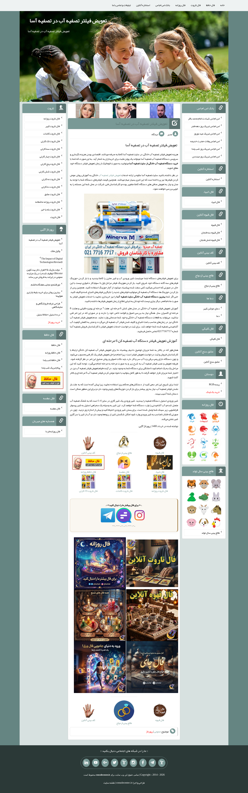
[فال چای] (152, 668)
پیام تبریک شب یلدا (50, 367)
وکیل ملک (55, 251)
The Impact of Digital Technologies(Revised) (51, 260)
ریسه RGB (214, 384)
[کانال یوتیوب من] (95, 763)
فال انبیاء (215, 202)
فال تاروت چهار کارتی (50, 156)
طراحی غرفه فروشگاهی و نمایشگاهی (49, 305)
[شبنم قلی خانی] (87, 111)
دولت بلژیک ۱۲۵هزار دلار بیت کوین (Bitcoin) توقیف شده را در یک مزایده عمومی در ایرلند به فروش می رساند (45, 273)
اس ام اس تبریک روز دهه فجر (205, 125)
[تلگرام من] (152, 763)
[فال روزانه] (100, 564)
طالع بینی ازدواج (212, 285)
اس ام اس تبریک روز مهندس (206, 156)
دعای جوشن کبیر (211, 308)
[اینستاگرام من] (133, 763)
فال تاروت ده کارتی (50, 186)
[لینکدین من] (86, 763)
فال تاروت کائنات (51, 133)
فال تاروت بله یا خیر (50, 209)
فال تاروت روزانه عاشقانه (47, 201)
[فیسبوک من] (143, 763)
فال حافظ (210, 5)
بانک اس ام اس (162, 5)
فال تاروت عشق (52, 194)
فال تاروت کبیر (52, 125)
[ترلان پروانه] (124, 111)
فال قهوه (215, 224)
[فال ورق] (100, 668)
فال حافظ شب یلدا (51, 360)
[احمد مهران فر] (161, 111)
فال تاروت (196, 5)
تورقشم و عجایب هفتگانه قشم (45, 284)
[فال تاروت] (152, 564)
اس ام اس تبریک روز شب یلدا (206, 148)
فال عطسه (55, 408)
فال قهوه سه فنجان (210, 232)
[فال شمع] (100, 616)
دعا (218, 315)
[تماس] (124, 763)
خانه (222, 5)
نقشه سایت (109, 782)
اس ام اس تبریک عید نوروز (207, 133)
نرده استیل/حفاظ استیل (48, 314)
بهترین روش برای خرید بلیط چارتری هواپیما (45, 294)
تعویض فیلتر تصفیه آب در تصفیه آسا (68, 20)
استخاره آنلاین (143, 5)
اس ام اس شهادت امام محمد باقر (204, 118)
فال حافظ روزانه (52, 352)
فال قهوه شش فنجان (210, 239)
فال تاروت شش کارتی (49, 171)
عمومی (157, 731)
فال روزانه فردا (52, 431)
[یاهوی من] (161, 763)
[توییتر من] (114, 763)
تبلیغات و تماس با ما (121, 5)
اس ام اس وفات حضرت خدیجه (205, 141)
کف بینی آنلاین (213, 262)
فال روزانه (180, 5)
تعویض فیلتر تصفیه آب (109, 175)
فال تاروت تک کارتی (50, 141)
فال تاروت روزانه (52, 118)
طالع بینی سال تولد (211, 532)
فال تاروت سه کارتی (50, 148)
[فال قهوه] (152, 616)
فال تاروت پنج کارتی (50, 163)
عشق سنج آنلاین (212, 361)
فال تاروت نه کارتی (51, 179)
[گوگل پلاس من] (105, 763)
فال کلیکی (215, 338)
